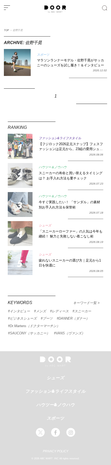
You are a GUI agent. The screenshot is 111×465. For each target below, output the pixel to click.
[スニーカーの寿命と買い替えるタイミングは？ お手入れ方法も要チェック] (20, 175)
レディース (60, 311)
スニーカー (82, 311)
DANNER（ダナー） (74, 318)
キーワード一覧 (85, 303)
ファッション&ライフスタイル (55, 391)
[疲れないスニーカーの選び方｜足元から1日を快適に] (20, 262)
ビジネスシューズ (23, 318)
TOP (6, 30)
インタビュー (20, 311)
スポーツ (55, 418)
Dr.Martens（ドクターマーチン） (35, 326)
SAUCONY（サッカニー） (30, 333)
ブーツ (48, 318)
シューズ (55, 378)
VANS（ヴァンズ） (70, 333)
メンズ (41, 311)
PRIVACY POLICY (55, 451)
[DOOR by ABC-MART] (55, 11)
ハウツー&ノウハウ (55, 404)
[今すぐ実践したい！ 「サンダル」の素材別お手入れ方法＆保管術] (20, 204)
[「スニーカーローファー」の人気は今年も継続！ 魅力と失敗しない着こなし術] (20, 233)
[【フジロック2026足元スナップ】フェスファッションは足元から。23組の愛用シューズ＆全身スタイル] (20, 146)
